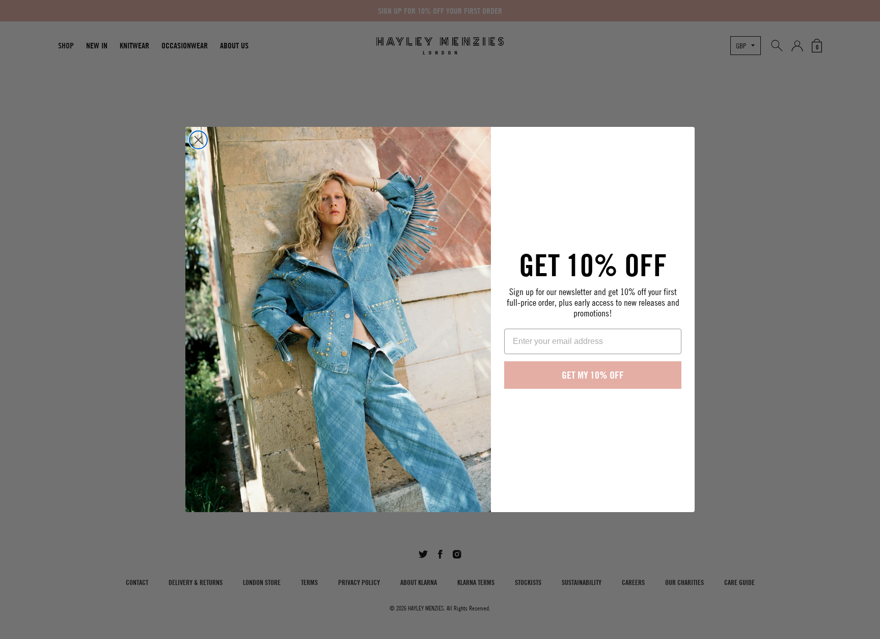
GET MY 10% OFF (593, 374)
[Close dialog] (198, 140)
